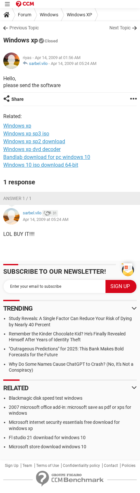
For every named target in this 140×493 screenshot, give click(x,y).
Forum (24, 14)
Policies (128, 465)
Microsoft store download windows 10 (47, 446)
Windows (49, 14)
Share (17, 99)
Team (27, 465)
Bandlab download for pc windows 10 (46, 157)
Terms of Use (47, 465)
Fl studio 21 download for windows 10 (47, 437)
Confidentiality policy (81, 465)
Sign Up (12, 465)
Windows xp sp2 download (34, 141)
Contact (111, 465)
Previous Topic (24, 27)
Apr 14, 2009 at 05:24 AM (73, 63)
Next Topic (120, 27)
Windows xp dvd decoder (32, 149)
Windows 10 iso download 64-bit (40, 165)
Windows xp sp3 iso (26, 134)
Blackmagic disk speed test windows (45, 398)
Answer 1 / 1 (17, 198)
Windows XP (79, 14)
